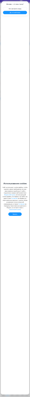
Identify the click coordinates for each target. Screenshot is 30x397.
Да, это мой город (15, 12)
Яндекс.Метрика (9, 195)
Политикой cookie (15, 209)
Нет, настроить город (15, 8)
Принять (15, 214)
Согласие (14, 198)
